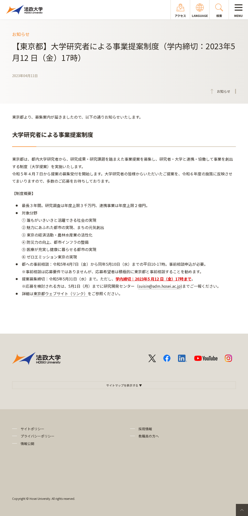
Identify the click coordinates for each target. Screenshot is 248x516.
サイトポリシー (32, 428)
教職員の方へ (149, 436)
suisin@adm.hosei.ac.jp (160, 286)
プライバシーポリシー (37, 436)
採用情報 (145, 428)
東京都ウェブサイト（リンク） (60, 293)
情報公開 (27, 443)
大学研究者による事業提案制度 (52, 134)
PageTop (242, 510)
